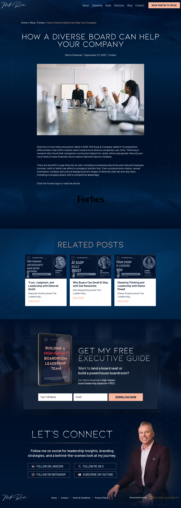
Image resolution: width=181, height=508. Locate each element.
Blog (129, 5)
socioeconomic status (120, 168)
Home (24, 22)
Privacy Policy (101, 497)
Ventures (119, 5)
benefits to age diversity (61, 165)
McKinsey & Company (100, 146)
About (85, 5)
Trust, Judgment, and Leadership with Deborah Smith (43, 286)
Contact (139, 5)
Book (108, 5)
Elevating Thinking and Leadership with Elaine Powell (131, 286)
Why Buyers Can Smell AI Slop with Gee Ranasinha (90, 284)
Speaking (97, 5)
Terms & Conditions (81, 497)
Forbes (41, 22)
